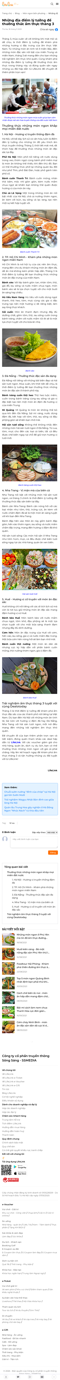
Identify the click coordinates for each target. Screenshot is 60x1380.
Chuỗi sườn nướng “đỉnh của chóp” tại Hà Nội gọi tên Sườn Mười (29, 793)
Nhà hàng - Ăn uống (12, 1335)
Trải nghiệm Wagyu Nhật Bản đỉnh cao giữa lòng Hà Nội (29, 801)
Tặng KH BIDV (17, 1227)
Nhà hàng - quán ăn (12, 1224)
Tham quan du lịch (11, 1307)
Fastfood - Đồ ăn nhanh (14, 1338)
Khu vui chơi (23, 1289)
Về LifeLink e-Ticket (12, 1077)
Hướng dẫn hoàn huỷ (13, 1131)
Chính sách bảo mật (12, 1142)
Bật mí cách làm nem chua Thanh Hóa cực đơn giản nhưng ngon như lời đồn (32, 1009)
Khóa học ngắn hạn (12, 1273)
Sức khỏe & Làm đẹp (12, 1233)
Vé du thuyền (22, 1310)
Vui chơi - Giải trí (10, 1209)
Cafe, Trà (27, 1224)
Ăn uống (6, 1221)
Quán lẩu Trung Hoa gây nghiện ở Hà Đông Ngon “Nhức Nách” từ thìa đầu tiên (28, 809)
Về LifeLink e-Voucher (13, 1081)
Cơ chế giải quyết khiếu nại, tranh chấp (22, 1150)
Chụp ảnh (33, 1213)
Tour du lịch (8, 1310)
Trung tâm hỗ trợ (11, 1119)
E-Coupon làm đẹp (31, 1252)
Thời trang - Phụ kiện (21, 1264)
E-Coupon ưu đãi (10, 1249)
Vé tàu (5, 1319)
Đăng (53, 852)
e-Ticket (6, 1281)
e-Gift (5, 1330)
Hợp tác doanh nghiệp (13, 1108)
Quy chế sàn (8, 1146)
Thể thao (17, 1301)
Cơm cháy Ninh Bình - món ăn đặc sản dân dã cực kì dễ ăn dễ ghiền (32, 1024)
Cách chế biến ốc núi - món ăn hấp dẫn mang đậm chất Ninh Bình (33, 995)
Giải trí (42, 1213)
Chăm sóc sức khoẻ (12, 1349)
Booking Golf (8, 1245)
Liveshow (7, 1301)
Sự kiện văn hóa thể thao (14, 1298)
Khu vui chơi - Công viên (14, 1213)
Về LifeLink (7, 1074)
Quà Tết (6, 1264)
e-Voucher (7, 1204)
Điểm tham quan (39, 1289)
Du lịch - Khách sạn (11, 1242)
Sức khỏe (17, 1236)
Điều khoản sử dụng (12, 1100)
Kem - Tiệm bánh (41, 1224)
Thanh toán (8, 1135)
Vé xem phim (8, 1289)
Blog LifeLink (9, 1093)
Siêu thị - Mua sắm (11, 1356)
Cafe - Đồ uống (9, 1342)
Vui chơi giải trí (9, 1286)
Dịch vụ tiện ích (10, 1261)
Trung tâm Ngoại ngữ (34, 1273)
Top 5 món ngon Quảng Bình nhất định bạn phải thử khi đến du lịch (33, 980)
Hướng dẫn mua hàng (13, 1127)
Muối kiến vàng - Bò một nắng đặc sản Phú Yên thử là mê (33, 951)
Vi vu (11, 823)
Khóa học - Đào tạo (11, 1270)
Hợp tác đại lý (9, 1112)
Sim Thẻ (34, 1310)
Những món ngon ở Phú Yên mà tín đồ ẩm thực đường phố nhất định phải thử (33, 936)
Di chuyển (7, 1316)
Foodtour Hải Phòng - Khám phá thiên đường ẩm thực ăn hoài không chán (33, 966)
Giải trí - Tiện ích (10, 1359)
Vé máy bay (42, 1319)
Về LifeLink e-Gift (11, 1085)
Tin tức (5, 1089)
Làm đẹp (6, 1236)
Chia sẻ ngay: (47, 29)
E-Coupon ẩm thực (11, 1252)
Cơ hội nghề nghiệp (12, 1096)
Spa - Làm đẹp (9, 1345)
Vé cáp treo (29, 1319)
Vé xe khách (16, 1319)
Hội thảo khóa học (32, 1301)
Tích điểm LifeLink (11, 1123)
